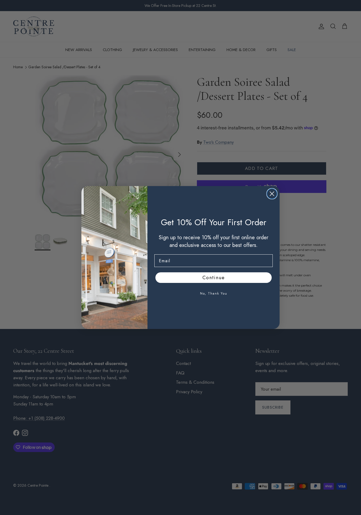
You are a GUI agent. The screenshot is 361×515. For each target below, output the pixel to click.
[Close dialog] (272, 194)
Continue (213, 277)
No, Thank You (213, 293)
